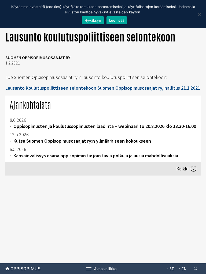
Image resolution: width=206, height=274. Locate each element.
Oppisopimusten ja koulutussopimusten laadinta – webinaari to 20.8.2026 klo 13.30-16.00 (104, 126)
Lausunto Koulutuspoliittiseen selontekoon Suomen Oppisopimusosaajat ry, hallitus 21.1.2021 (102, 88)
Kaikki (182, 169)
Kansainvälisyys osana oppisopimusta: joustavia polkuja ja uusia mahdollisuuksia (95, 156)
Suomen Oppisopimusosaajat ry (37, 57)
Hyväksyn (92, 20)
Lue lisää (116, 20)
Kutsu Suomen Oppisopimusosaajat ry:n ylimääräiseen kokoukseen (82, 141)
